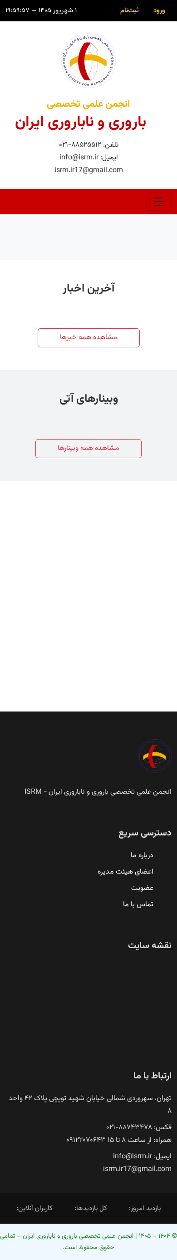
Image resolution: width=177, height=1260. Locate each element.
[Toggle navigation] (159, 202)
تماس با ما (138, 904)
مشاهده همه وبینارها (88, 448)
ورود (159, 10)
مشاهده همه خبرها (89, 337)
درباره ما (142, 855)
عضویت (142, 888)
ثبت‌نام (129, 10)
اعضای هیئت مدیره (125, 872)
